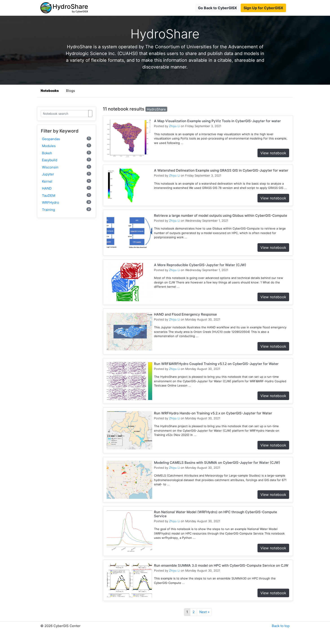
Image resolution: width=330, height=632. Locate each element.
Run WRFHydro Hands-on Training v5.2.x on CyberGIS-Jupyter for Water (213, 413)
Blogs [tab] (70, 90)
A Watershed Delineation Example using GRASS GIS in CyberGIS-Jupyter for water (221, 170)
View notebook (273, 153)
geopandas (66, 139)
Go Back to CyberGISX (217, 8)
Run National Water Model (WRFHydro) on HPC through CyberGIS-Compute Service (215, 514)
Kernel (66, 181)
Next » (204, 612)
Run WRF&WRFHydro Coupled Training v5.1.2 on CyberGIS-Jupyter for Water (216, 364)
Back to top (281, 626)
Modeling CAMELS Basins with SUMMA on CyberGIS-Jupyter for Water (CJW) (217, 462)
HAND (66, 188)
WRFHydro (66, 202)
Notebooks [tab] (50, 90)
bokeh (66, 153)
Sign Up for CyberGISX (263, 8)
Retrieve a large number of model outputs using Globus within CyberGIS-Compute (220, 215)
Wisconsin (66, 167)
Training (66, 210)
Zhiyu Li (174, 126)
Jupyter (66, 174)
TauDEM (66, 195)
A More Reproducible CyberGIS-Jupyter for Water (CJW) (200, 265)
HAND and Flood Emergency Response (185, 314)
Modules (66, 146)
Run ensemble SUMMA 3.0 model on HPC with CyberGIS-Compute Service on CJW (221, 565)
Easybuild (66, 160)
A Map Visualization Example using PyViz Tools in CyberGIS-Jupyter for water (217, 121)
